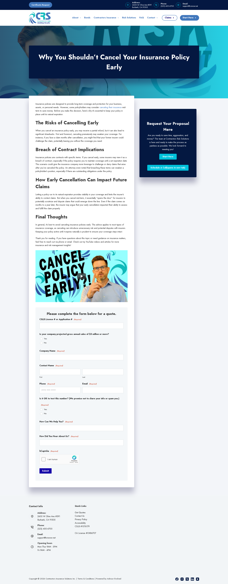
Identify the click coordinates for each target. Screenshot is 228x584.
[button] (168, 157)
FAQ (141, 17)
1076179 (86, 526)
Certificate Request (40, 5)
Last (83, 377)
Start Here (188, 17)
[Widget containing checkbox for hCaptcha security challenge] (59, 459)
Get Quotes (80, 512)
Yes (45, 338)
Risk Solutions (129, 17)
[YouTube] (197, 579)
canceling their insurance (111, 107)
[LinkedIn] (192, 579)
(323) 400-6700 (167, 6)
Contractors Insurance (105, 17)
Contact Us (79, 515)
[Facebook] (177, 579)
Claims (168, 17)
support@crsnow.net (190, 6)
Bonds (87, 17)
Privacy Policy (81, 519)
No (45, 343)
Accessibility (80, 522)
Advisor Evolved (114, 578)
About (75, 17)
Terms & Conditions (86, 578)
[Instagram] (182, 579)
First (40, 377)
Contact (151, 17)
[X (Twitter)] (187, 579)
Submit (45, 470)
